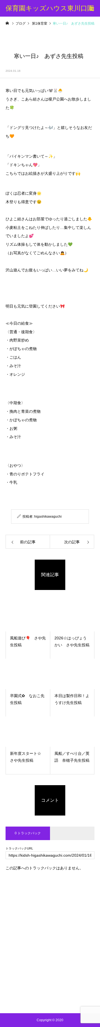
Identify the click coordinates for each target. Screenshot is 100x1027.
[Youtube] (50, 999)
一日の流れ (50, 942)
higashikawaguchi (48, 516)
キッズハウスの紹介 (50, 921)
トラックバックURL (19, 848)
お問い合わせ (50, 984)
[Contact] (62, 999)
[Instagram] (38, 999)
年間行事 (50, 953)
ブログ (50, 932)
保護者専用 (50, 963)
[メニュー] (91, 8)
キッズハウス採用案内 (50, 974)
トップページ (50, 911)
